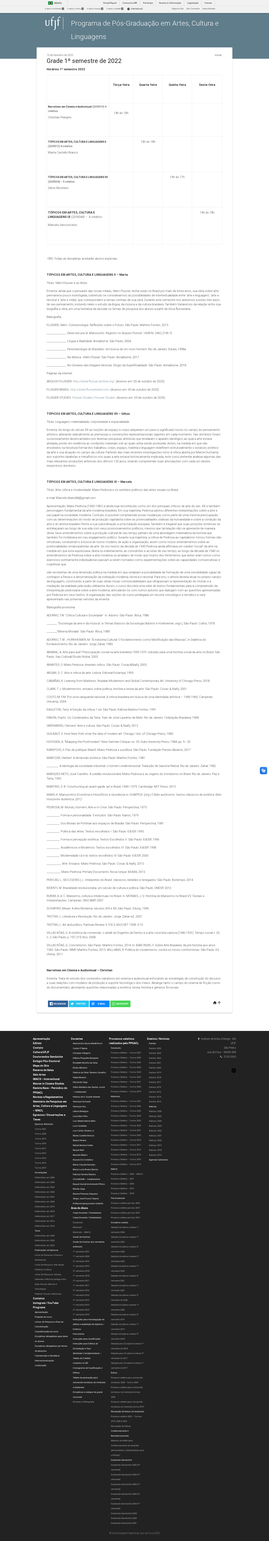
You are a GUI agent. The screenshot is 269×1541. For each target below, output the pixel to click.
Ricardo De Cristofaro (83, 1160)
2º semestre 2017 (81, 1281)
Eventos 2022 (155, 1058)
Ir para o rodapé (115, 9)
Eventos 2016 (155, 1087)
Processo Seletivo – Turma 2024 (126, 1067)
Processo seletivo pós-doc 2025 (125, 1203)
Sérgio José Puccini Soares (86, 1198)
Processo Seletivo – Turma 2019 (126, 1091)
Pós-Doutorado (118, 1198)
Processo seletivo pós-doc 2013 (125, 1217)
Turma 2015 (40, 1158)
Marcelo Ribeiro (80, 1155)
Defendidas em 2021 (45, 1197)
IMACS (114, 1169)
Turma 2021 (40, 1129)
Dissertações (41, 1172)
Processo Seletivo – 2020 (122, 1184)
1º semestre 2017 (81, 1285)
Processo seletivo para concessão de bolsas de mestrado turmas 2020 (127, 1392)
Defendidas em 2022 (45, 1192)
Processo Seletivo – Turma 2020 (126, 1087)
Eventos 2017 (155, 1082)
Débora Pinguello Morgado (85, 1058)
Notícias (153, 1106)
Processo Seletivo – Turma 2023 (126, 1072)
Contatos (39, 1298)
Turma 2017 (40, 1148)
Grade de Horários (81, 1237)
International (135, 9)
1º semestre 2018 (81, 1276)
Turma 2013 (40, 1168)
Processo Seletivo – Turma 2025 (126, 1062)
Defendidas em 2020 (45, 1202)
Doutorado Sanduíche (121, 1460)
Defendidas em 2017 (45, 1216)
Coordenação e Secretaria (47, 1356)
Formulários (78, 1334)
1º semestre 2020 (81, 1256)
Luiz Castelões (80, 1126)
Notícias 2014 (155, 1155)
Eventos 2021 (155, 1063)
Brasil (54, 3)
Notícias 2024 (155, 1121)
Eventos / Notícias (158, 1038)
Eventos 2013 (155, 1101)
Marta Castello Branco (83, 1135)
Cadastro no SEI (80, 1363)
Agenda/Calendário (158, 1160)
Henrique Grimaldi (82, 1101)
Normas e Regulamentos (48, 1097)
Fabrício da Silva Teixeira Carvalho (89, 1072)
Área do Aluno (79, 1208)
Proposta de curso (43, 1317)
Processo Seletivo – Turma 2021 (126, 1082)
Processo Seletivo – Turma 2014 (126, 1159)
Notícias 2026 (155, 1111)
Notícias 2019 (155, 1145)
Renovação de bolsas (121, 1426)
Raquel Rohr (78, 1150)
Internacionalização (44, 1361)
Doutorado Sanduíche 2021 (124, 1523)
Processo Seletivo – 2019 (122, 1188)
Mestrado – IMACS (82, 1232)
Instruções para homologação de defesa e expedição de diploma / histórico (88, 1324)
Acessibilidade (208, 9)
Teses (37, 1231)
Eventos (152, 1043)
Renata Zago (79, 1189)
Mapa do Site (178, 9)
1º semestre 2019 (81, 1266)
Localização (40, 1365)
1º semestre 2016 (81, 1295)
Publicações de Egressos (46, 1250)
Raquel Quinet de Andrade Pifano (89, 1184)
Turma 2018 (40, 1143)
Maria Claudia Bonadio (84, 1165)
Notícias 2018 (155, 1150)
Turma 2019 (40, 1139)
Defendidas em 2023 (45, 1187)
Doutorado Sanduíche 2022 (124, 1518)
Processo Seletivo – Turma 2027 (126, 1053)
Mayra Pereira (79, 1140)
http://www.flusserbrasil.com (89, 389)
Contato (38, 1047)
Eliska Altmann (80, 1068)
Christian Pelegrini (82, 1053)
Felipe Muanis (79, 1077)
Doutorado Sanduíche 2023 (124, 1513)
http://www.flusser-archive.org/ (94, 381)
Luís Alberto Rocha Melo (84, 1121)
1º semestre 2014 (81, 1314)
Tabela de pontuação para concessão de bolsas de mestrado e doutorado (89, 1383)
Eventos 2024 (155, 1053)
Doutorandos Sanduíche (48, 1056)
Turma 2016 (40, 1153)
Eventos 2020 (155, 1068)
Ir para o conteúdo (54, 9)
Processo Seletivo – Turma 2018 (126, 1140)
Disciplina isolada (119, 1222)
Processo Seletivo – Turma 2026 (126, 1058)
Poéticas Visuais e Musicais (48, 1294)
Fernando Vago (80, 1082)
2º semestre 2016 (81, 1290)
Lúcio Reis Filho (80, 1116)
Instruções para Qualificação (86, 1339)
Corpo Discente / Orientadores (87, 1213)
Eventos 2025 (155, 1048)
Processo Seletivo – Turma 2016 (126, 1150)
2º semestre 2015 (81, 1300)
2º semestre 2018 (81, 1271)
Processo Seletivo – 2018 (122, 1193)
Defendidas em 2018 (45, 1211)
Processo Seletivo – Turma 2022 (126, 1077)
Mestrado (77, 1227)
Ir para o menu (75, 9)
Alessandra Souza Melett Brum (87, 1043)
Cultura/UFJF (41, 1052)
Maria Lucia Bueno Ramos (85, 1169)
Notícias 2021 (155, 1135)
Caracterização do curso (46, 1331)
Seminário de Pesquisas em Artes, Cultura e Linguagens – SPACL (50, 1106)
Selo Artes (39, 1074)
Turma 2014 (40, 1163)
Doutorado (78, 1222)
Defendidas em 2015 (45, 1226)
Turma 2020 (40, 1134)
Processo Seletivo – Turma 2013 (126, 1164)
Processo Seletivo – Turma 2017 (126, 1145)
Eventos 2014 (155, 1097)
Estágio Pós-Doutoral (46, 1061)
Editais (37, 1043)
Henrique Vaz (79, 1106)
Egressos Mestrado (44, 1124)
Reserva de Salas (43, 1070)
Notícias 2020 (155, 1140)
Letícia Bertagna (80, 1111)
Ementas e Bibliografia (83, 1402)
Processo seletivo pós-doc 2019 (125, 1208)
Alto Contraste (193, 9)
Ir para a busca (95, 9)
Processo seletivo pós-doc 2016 (125, 1213)
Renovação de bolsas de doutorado (127, 1411)
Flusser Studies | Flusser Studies (93, 397)
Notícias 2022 (155, 1131)
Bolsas (114, 1373)
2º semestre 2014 (81, 1310)
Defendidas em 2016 (45, 1221)
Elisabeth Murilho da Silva (85, 1063)
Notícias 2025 (155, 1116)
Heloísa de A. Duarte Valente (86, 1097)
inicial (218, 55)
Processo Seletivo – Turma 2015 (126, 1155)
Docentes (77, 1038)
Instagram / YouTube (45, 1303)
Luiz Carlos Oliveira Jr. (83, 1131)
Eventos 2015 (155, 1092)
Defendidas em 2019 (45, 1206)
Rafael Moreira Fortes (83, 1145)
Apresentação (41, 1038)
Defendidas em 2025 (45, 1177)
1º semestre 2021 (81, 1251)
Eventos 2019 (155, 1072)
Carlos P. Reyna (80, 1048)
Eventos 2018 (155, 1077)
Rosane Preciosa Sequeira (85, 1194)
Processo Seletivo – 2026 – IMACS (127, 1174)
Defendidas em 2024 (45, 1182)
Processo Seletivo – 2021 (122, 1179)
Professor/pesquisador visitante (88, 1203)
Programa (39, 1307)
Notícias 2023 (155, 1126)
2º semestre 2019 (81, 1261)
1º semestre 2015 (81, 1305)
